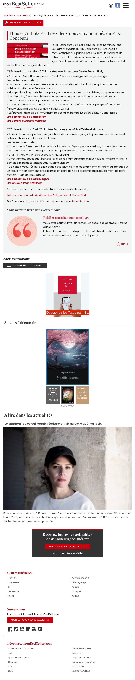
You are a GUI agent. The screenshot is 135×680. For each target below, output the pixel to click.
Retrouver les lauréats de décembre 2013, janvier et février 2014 (46, 195)
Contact (12, 662)
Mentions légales (81, 648)
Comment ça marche (20, 648)
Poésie (75, 586)
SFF (10, 586)
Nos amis (77, 653)
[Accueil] (23, 5)
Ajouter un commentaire (28, 265)
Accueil (8, 15)
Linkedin (28, 629)
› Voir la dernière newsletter (67, 553)
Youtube (22, 629)
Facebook (10, 629)
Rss (40, 629)
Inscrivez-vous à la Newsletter (67, 546)
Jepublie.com (80, 201)
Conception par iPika (83, 662)
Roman (12, 577)
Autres (75, 596)
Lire (24, 183)
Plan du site (78, 666)
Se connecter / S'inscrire (111, 5)
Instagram (34, 629)
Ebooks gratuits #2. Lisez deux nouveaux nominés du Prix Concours (70, 15)
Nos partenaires (81, 671)
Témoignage (79, 582)
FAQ (10, 653)
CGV (10, 671)
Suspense (14, 582)
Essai (11, 596)
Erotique (76, 591)
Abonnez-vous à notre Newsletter (30, 620)
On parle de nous (81, 657)
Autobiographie (81, 577)
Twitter (16, 629)
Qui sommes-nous (19, 657)
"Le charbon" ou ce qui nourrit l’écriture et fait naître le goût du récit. (52, 424)
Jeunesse (13, 591)
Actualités (22, 15)
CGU (10, 666)
